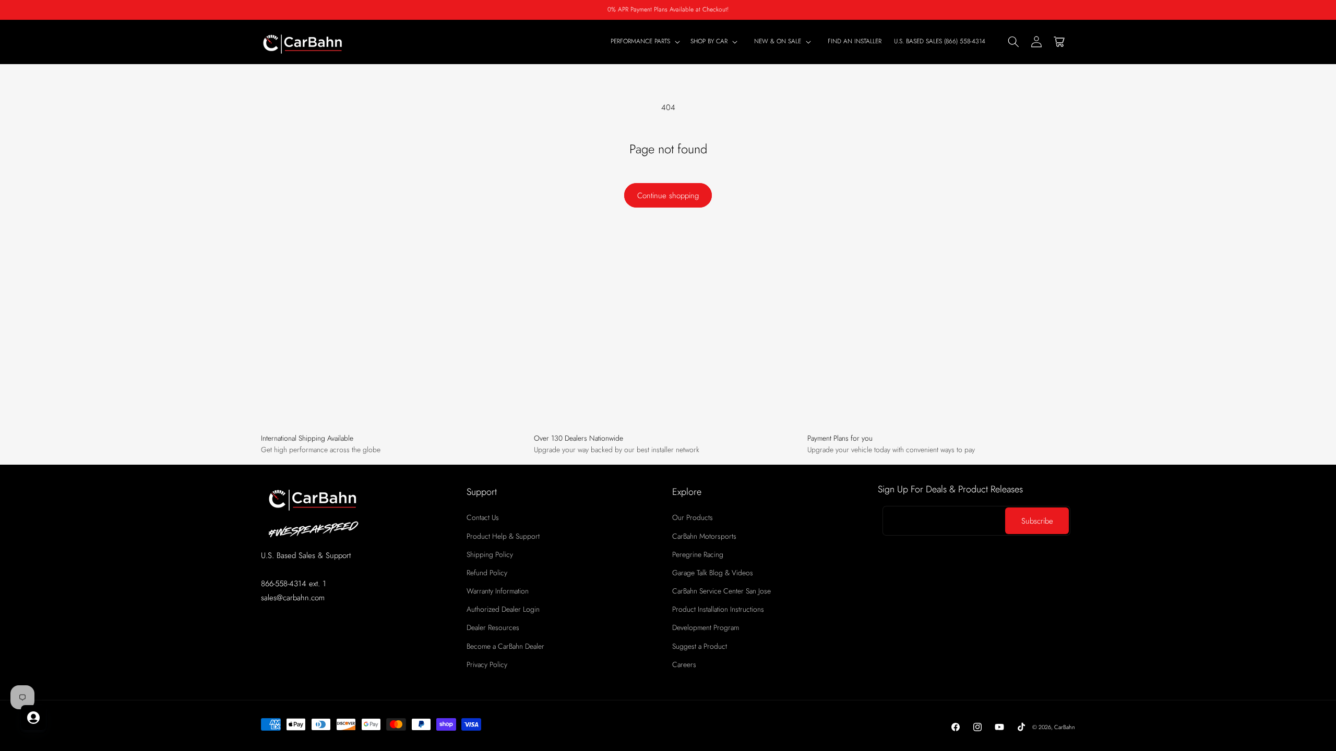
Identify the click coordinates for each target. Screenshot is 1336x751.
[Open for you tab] (33, 717)
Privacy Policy (487, 664)
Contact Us (483, 517)
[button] (716, 42)
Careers (684, 664)
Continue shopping (668, 195)
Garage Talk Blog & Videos (712, 572)
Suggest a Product (699, 646)
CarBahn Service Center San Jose (721, 591)
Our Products (692, 517)
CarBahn (1064, 727)
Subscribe (1037, 521)
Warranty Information (498, 591)
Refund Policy (487, 572)
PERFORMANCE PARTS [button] (640, 42)
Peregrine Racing (697, 554)
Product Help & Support (503, 536)
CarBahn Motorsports (704, 536)
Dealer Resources (493, 627)
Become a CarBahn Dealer (505, 646)
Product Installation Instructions (718, 609)
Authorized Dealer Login (503, 609)
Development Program (705, 627)
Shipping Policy (490, 554)
